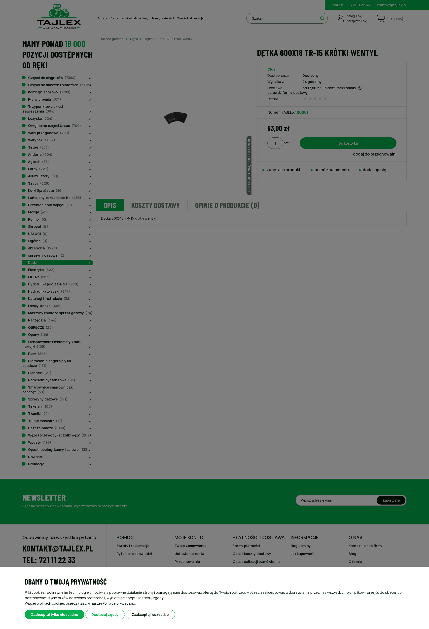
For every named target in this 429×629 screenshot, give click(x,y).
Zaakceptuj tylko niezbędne (54, 614)
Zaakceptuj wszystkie (150, 614)
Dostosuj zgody (105, 614)
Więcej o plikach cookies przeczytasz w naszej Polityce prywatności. (81, 603)
